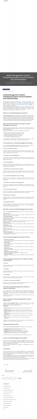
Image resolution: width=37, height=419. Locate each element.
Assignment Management (10, 87)
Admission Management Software (11, 122)
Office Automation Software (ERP (8, 397)
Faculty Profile (8, 129)
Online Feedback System (7, 403)
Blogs (7, 164)
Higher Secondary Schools (10, 42)
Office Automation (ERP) (10, 120)
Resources (8, 162)
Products (7, 59)
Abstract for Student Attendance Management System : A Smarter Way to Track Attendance (26, 370)
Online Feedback (9, 80)
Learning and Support (9, 172)
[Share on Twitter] (4, 364)
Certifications (8, 186)
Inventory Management (10, 145)
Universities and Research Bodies (11, 49)
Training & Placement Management (12, 108)
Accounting (8, 126)
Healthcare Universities (10, 53)
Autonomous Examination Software (11, 97)
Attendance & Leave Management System (11, 132)
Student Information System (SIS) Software (11, 70)
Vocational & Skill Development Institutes (11, 56)
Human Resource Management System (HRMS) (11, 118)
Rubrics (7, 85)
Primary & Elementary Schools (11, 38)
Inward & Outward (9, 136)
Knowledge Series (9, 166)
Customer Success (9, 170)
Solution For (8, 36)
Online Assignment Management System (9, 399)
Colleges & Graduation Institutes (11, 44)
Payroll (7, 134)
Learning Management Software (11, 99)
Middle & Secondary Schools (10, 40)
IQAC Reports (8, 89)
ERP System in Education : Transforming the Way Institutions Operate (10, 370)
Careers (7, 177)
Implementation (8, 168)
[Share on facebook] (3, 364)
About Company (8, 175)
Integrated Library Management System (11, 148)
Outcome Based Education (7, 405)
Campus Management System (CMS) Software (11, 65)
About (7, 173)
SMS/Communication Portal (10, 138)
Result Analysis (8, 83)
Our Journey (8, 183)
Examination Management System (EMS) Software (11, 68)
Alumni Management (9, 114)
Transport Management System (11, 139)
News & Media (8, 179)
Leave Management (6, 393)
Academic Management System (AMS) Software (11, 92)
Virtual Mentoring (5, 407)
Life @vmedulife (8, 188)
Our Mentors (8, 184)
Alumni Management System (10, 157)
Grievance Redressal (6, 388)
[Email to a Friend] (7, 364)
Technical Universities (9, 51)
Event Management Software (10, 112)
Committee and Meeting (10, 106)
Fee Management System (10, 159)
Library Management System (10, 155)
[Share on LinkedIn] (6, 364)
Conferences (8, 181)
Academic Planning (9, 78)
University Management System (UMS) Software (11, 62)
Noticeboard (8, 110)
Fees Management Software (10, 124)
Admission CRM (8, 153)
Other (4, 409)
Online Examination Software (7, 401)
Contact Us (8, 190)
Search (3, 375)
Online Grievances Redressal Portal (11, 143)
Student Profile (8, 101)
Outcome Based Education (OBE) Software (11, 73)
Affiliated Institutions (9, 47)
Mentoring (7, 103)
